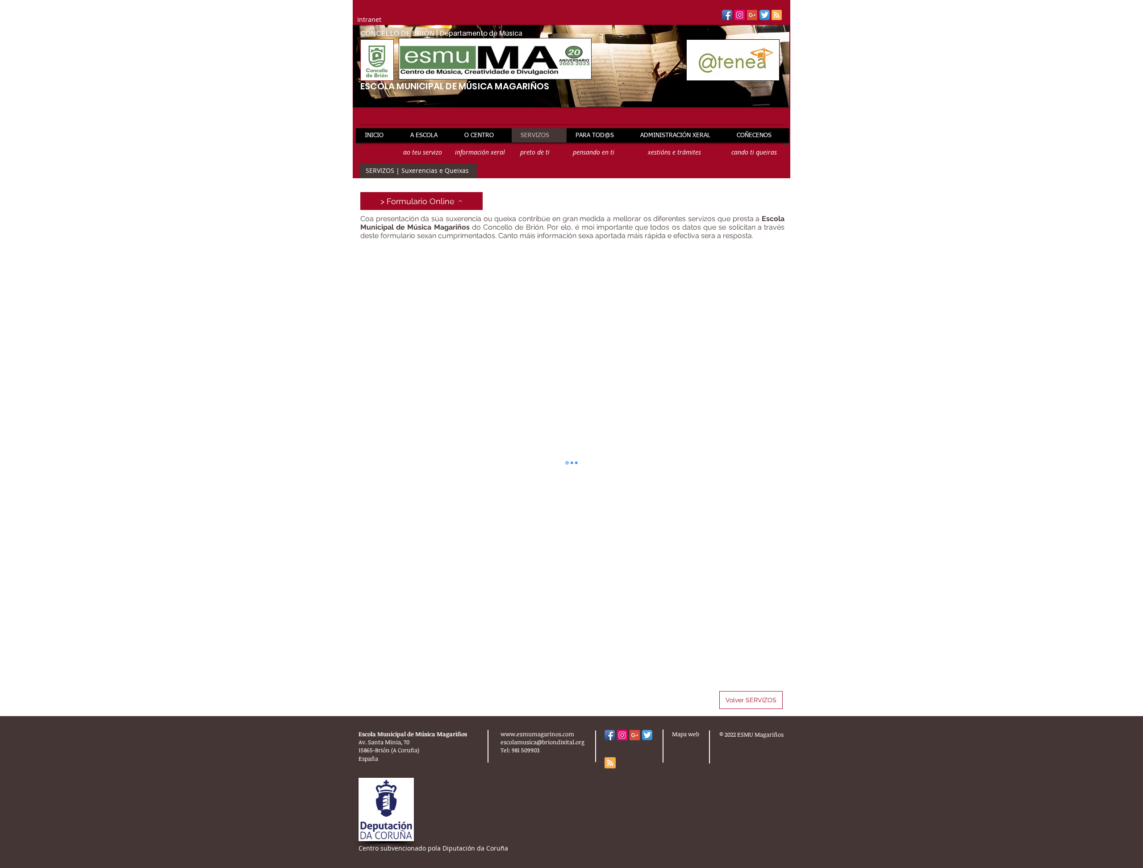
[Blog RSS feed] (777, 15)
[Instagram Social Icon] (739, 15)
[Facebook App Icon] (727, 15)
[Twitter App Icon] (764, 15)
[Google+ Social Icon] (752, 15)
